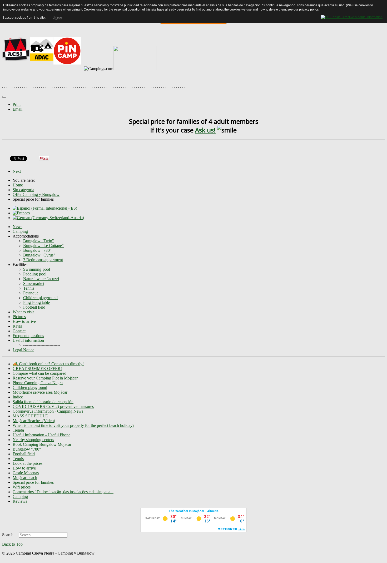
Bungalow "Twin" (38, 241)
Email (17, 109)
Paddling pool (34, 274)
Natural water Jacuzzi (41, 278)
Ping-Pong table (36, 302)
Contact (19, 331)
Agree (57, 17)
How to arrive (24, 321)
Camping (20, 231)
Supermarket (33, 283)
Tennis (28, 288)
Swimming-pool (36, 269)
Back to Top (12, 544)
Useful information (28, 340)
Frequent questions (28, 335)
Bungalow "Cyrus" (39, 255)
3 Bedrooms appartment (43, 260)
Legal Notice (23, 350)
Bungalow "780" (37, 250)
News (17, 226)
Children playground (40, 297)
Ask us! (205, 130)
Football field (34, 307)
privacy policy (308, 9)
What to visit (23, 312)
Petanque (30, 293)
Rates (17, 326)
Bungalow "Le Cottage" (43, 245)
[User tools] (4, 97)
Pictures (19, 316)
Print (17, 104)
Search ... (10, 534)
